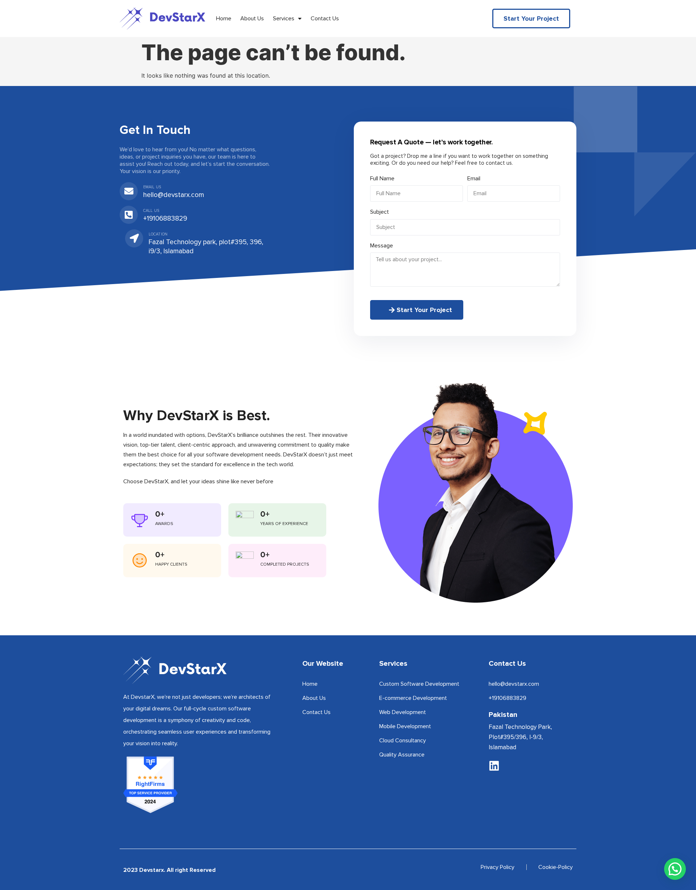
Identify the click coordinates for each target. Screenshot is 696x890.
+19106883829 (165, 218)
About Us (252, 18)
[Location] (134, 238)
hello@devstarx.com (173, 195)
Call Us (151, 210)
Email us (152, 187)
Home (223, 18)
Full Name (382, 178)
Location (158, 234)
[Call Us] (129, 215)
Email (473, 178)
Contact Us (325, 18)
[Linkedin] (494, 765)
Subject (379, 212)
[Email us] (129, 191)
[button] (675, 869)
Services (283, 18)
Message (381, 245)
